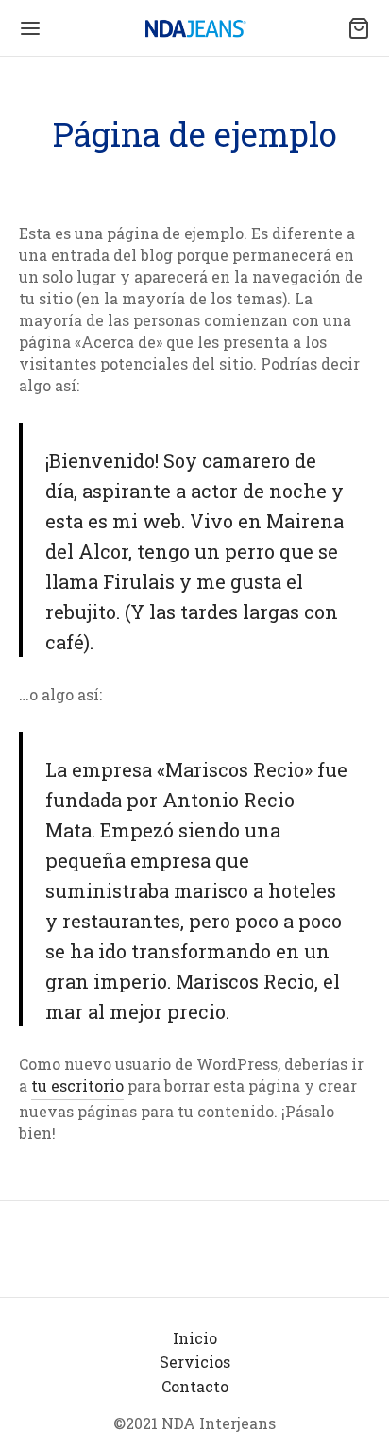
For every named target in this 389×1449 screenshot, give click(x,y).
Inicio (195, 1338)
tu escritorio (77, 1085)
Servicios (195, 1361)
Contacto (194, 1386)
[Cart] (358, 28)
